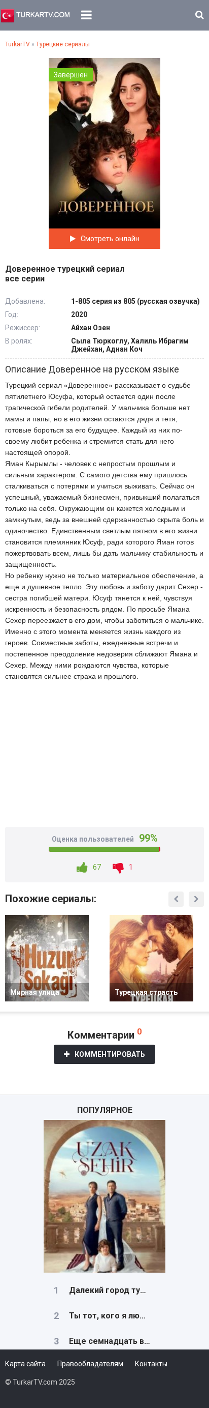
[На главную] (35, 15)
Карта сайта (25, 1364)
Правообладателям (90, 1364)
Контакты (151, 1364)
